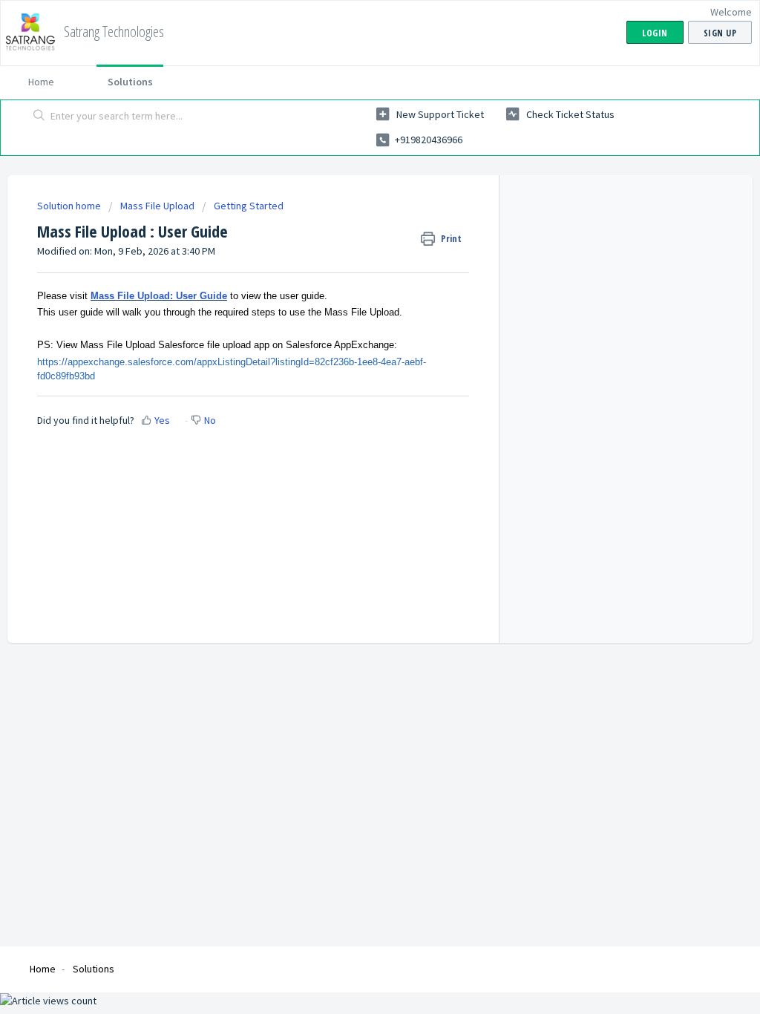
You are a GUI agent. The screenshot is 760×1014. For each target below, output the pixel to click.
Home (41, 81)
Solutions (130, 81)
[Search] (39, 116)
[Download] (352, 315)
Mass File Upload (157, 205)
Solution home (70, 205)
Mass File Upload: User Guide (159, 295)
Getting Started (249, 205)
